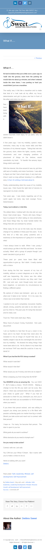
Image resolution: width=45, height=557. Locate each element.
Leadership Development (18, 485)
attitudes (28, 482)
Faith (14, 474)
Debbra (6, 464)
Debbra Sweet (9, 482)
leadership (20, 474)
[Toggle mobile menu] (40, 29)
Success (5, 490)
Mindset (27, 474)
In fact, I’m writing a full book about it (21, 180)
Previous (39, 58)
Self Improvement (20, 477)
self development (13, 487)
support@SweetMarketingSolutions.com (22, 13)
